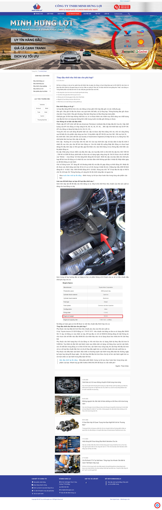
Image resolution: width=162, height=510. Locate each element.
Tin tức (97, 14)
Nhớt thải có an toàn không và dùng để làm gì (70, 101)
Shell (45, 112)
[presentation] (1, 42)
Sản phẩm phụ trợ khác (40, 91)
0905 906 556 (125, 8)
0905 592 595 (125, 6)
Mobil (46, 108)
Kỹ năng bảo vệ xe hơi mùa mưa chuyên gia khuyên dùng (73, 92)
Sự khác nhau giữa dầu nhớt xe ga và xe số (69, 94)
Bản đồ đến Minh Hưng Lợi (68, 493)
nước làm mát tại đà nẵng (72, 175)
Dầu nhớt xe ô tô (38, 89)
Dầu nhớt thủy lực (38, 83)
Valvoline (42, 104)
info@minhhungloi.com (67, 490)
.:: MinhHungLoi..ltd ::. (125, 499)
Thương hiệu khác (42, 119)
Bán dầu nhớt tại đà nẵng (68, 360)
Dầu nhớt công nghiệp (40, 86)
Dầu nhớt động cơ (38, 81)
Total (38, 112)
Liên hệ (106, 14)
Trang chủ (39, 14)
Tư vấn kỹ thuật (73, 14)
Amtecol (38, 108)
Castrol (42, 116)
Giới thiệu (50, 14)
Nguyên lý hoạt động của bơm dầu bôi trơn (69, 99)
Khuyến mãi (87, 14)
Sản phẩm (61, 14)
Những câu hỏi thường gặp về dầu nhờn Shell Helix (71, 97)
